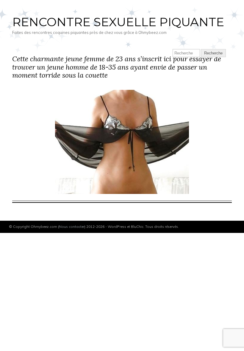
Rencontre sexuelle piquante (118, 22)
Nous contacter (72, 226)
